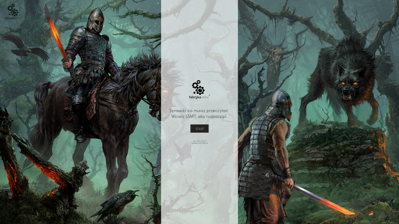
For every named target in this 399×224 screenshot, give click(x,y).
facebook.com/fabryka (199, 143)
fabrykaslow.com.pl (199, 141)
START (200, 129)
